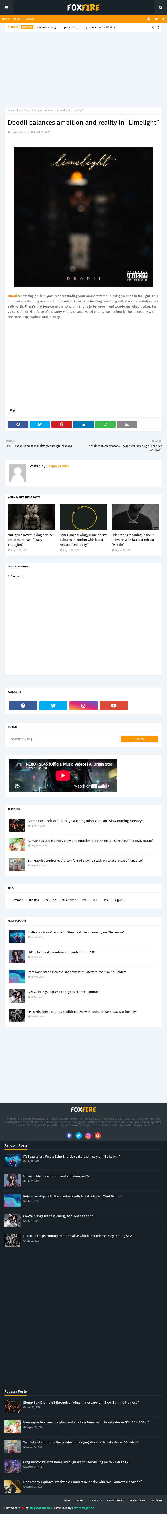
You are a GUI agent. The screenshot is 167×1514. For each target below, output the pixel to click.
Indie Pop (50, 900)
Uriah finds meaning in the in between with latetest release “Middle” (133, 540)
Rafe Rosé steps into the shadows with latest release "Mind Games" (77, 972)
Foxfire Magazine (83, 1508)
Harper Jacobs (20, 132)
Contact (29, 19)
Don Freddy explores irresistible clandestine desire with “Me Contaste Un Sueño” (82, 1482)
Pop (84, 900)
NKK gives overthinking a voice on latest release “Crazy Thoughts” (30, 540)
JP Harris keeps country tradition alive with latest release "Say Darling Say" (82, 1012)
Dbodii (13, 296)
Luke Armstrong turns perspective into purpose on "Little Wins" (76, 27)
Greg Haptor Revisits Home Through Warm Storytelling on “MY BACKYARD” (77, 1462)
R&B (94, 900)
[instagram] (163, 19)
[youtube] (114, 705)
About (16, 19)
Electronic (17, 900)
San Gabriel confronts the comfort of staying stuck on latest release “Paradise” (85, 861)
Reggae (118, 900)
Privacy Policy (115, 1500)
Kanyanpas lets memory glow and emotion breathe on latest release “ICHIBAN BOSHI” (90, 841)
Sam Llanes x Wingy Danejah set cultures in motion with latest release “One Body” (83, 540)
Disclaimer (156, 1500)
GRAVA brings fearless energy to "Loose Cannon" (63, 992)
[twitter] (156, 19)
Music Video (69, 900)
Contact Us (95, 1500)
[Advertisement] (85, 68)
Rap (19, 110)
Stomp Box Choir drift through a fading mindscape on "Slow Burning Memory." (85, 821)
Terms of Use (137, 1500)
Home (5, 19)
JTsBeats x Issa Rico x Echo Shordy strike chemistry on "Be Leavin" (76, 932)
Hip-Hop (34, 900)
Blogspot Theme (39, 1508)
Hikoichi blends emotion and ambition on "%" (61, 952)
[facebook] (149, 19)
